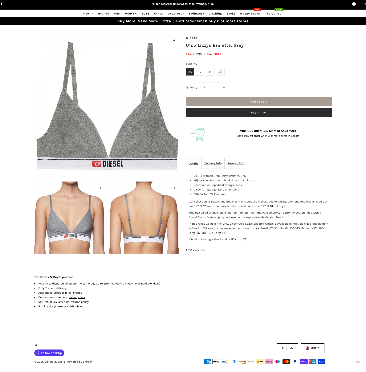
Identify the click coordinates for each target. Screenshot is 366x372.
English (287, 348)
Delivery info (213, 163)
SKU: (189, 249)
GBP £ (362, 4)
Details (193, 163)
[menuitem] (88, 13)
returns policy (80, 302)
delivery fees (77, 297)
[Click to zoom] (174, 40)
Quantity (191, 87)
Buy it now (258, 112)
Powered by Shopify (79, 361)
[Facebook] (1, 4)
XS (190, 71)
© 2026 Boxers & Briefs (50, 361)
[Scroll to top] (358, 362)
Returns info (235, 163)
